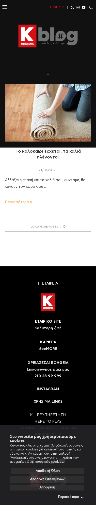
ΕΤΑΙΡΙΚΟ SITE (48, 321)
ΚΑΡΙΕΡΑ (48, 342)
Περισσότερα (68, 497)
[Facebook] (67, 7)
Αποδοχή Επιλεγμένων (47, 479)
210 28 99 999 (48, 376)
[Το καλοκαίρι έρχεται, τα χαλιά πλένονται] (48, 112)
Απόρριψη (47, 487)
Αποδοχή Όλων (48, 471)
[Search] (91, 7)
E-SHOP (57, 7)
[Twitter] (72, 7)
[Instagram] (78, 7)
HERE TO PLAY (48, 421)
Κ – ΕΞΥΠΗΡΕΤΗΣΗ (48, 415)
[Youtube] (83, 7)
